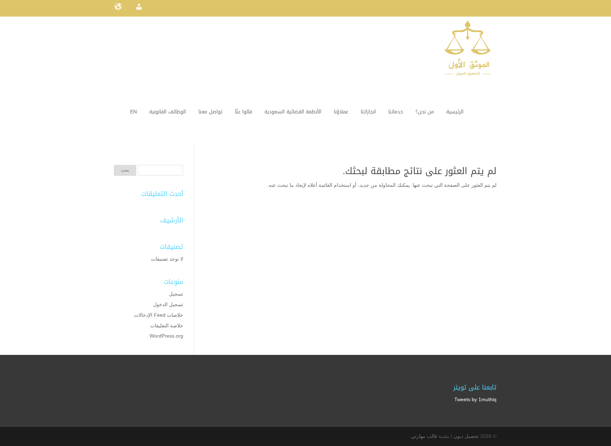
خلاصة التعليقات (166, 325)
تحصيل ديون (466, 436)
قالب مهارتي (424, 436)
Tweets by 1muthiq (475, 399)
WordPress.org (166, 336)
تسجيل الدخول (168, 304)
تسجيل (176, 294)
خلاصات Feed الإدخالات (158, 315)
